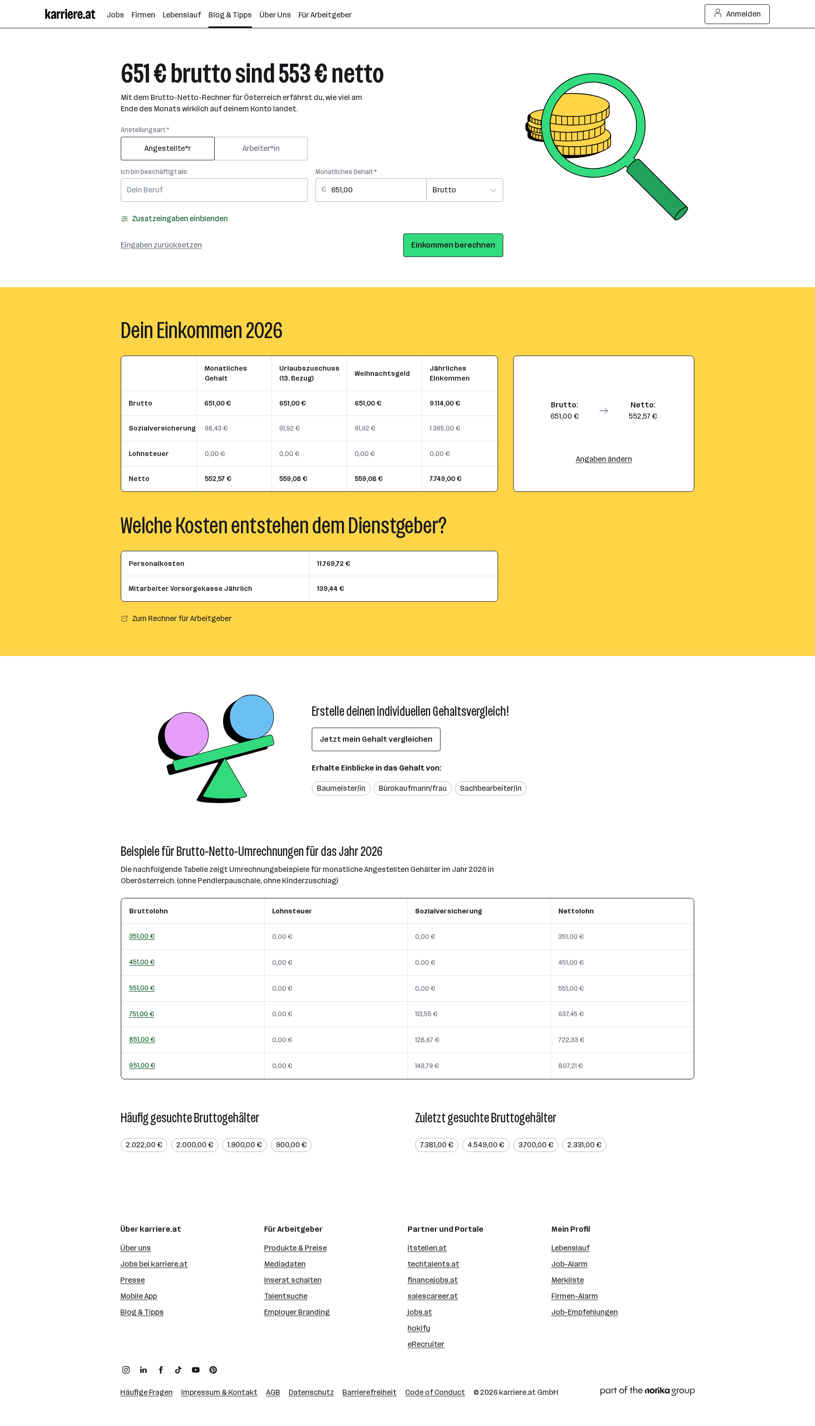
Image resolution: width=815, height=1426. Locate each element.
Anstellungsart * (145, 129)
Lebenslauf (570, 1248)
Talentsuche (286, 1296)
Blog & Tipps (142, 1312)
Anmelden (743, 13)
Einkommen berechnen (453, 244)
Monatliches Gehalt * (346, 171)
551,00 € (142, 988)
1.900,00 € (244, 1144)
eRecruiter (426, 1344)
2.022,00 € (144, 1144)
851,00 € (142, 1039)
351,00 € (142, 936)
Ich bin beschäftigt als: (154, 171)
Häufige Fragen (146, 1392)
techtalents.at (433, 1264)
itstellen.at (427, 1248)
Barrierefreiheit (369, 1392)
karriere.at (517, 1392)
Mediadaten (285, 1264)
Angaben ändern (604, 459)
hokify (419, 1328)
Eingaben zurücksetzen (161, 244)
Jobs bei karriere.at (154, 1264)
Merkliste (567, 1280)
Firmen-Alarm (574, 1296)
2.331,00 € (584, 1144)
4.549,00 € (485, 1144)
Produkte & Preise (295, 1248)
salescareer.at (433, 1296)
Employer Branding (297, 1312)
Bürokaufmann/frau (413, 788)
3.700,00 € (535, 1144)
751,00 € (141, 1014)
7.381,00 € (436, 1144)
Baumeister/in (341, 788)
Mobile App (138, 1296)
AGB (273, 1392)
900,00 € (291, 1144)
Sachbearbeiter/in (491, 788)
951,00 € (142, 1065)
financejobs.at (433, 1280)
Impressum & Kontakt (219, 1392)
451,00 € (142, 962)
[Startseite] (76, 14)
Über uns (135, 1248)
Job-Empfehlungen (584, 1312)
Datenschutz (311, 1392)
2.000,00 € (194, 1144)
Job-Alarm (569, 1264)
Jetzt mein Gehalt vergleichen (376, 739)
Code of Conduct (435, 1392)
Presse (132, 1280)
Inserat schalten (293, 1280)
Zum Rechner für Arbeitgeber (182, 618)
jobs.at (420, 1312)
